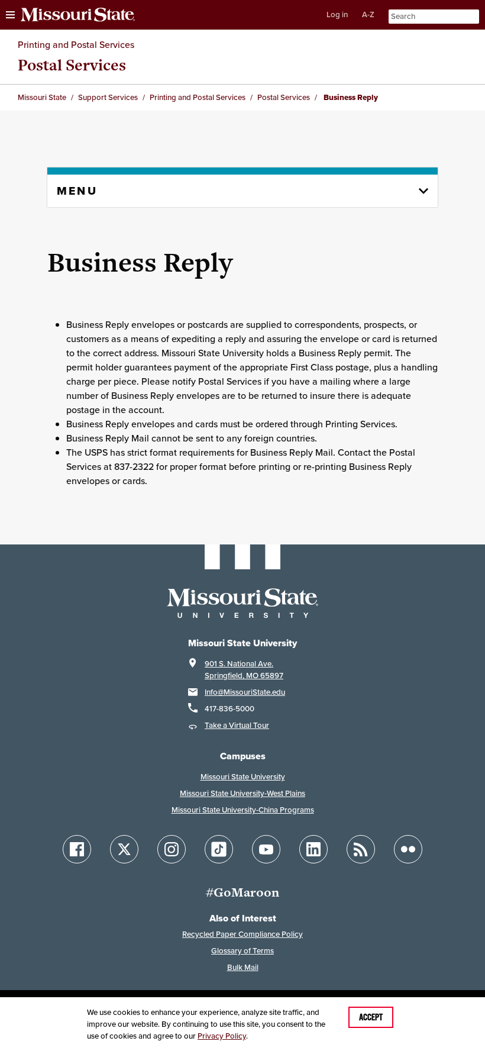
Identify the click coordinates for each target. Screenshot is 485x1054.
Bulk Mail (242, 967)
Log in (337, 14)
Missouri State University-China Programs (243, 810)
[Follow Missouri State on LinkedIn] (313, 849)
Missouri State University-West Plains (242, 793)
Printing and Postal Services (76, 44)
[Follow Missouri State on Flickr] (408, 849)
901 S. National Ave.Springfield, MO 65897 (244, 669)
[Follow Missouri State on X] (124, 849)
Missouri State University (243, 776)
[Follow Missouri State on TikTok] (219, 849)
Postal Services (72, 65)
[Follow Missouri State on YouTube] (266, 849)
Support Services (108, 97)
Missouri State (42, 97)
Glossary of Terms (242, 950)
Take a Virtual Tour (237, 725)
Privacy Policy (222, 1036)
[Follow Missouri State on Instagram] (171, 849)
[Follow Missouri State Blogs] (361, 849)
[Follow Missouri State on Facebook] (77, 849)
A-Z (368, 14)
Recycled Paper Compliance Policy (242, 934)
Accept (371, 1017)
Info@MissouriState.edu (245, 692)
